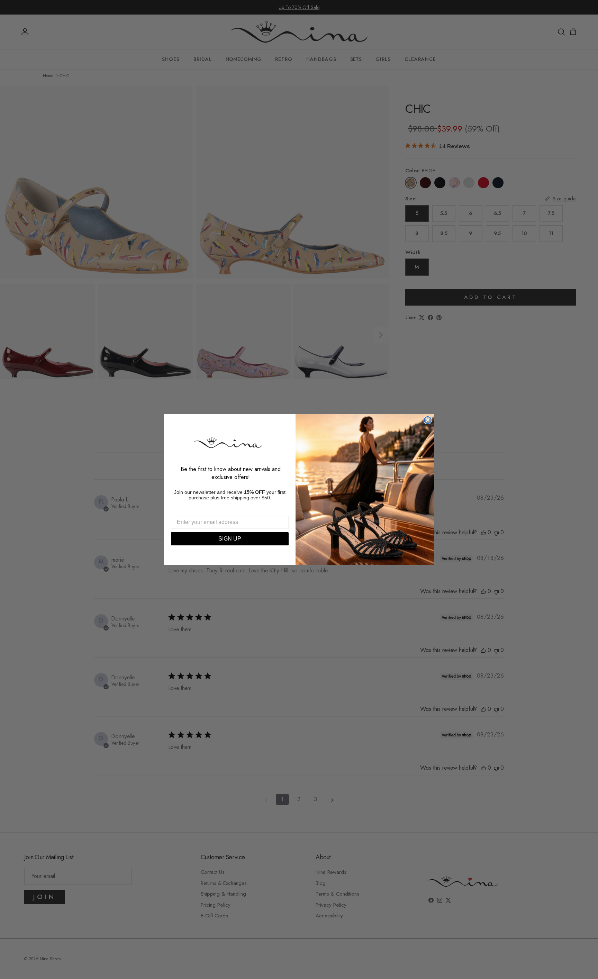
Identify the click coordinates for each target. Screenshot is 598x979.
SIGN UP (229, 539)
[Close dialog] (427, 420)
